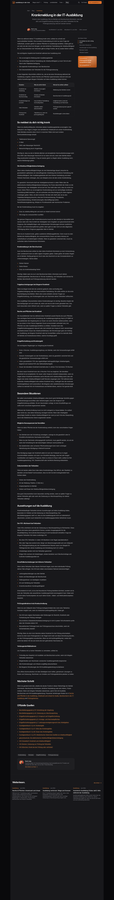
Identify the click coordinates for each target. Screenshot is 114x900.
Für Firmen (84, 2)
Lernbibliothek (53, 2)
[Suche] (78, 2)
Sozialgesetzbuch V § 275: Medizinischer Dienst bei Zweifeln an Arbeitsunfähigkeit (45, 735)
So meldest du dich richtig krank (86, 41)
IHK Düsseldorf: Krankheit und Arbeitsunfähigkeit (35, 741)
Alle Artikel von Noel (30, 766)
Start (28, 10)
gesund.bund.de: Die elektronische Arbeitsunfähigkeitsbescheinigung (41, 738)
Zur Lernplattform (94, 2)
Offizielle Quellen (83, 52)
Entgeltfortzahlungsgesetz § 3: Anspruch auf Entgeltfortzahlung (39, 716)
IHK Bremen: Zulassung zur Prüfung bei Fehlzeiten (35, 744)
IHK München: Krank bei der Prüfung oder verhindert (36, 747)
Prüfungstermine (33, 698)
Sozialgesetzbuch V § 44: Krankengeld (31, 725)
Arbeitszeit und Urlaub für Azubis (48, 696)
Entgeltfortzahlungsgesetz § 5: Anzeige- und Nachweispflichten (39, 719)
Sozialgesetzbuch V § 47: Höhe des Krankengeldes (35, 728)
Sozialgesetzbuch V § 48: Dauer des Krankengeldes (35, 732)
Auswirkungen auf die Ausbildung (88, 47)
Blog (67, 2)
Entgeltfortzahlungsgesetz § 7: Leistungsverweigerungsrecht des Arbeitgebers (44, 722)
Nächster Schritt (83, 50)
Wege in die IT (36, 2)
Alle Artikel (97, 783)
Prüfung (46, 2)
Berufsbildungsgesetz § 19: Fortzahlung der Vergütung (36, 710)
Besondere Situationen (85, 45)
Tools (60, 2)
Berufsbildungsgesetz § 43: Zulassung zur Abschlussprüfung (38, 713)
